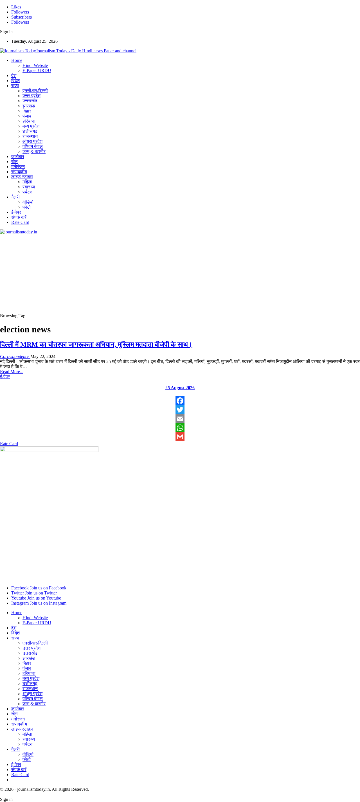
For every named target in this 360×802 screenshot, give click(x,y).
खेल (14, 161)
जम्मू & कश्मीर (34, 151)
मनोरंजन (18, 166)
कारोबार (17, 156)
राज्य (15, 85)
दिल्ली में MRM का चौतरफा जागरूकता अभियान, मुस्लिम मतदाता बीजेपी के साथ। (96, 344)
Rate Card (20, 222)
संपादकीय (19, 171)
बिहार (26, 111)
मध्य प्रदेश (30, 126)
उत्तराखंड (29, 100)
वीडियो (27, 202)
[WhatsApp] (180, 427)
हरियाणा (28, 121)
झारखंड (28, 105)
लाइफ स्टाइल (22, 176)
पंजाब (26, 116)
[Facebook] (180, 400)
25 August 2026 (180, 387)
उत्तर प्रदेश (31, 95)
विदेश (15, 80)
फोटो (26, 207)
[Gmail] (180, 436)
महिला (27, 181)
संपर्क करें (18, 217)
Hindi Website (35, 65)
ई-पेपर (16, 212)
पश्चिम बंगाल (32, 146)
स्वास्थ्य (28, 186)
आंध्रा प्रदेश (32, 141)
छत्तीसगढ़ (29, 131)
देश (13, 75)
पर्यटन (27, 192)
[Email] (180, 418)
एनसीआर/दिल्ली (35, 90)
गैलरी (15, 197)
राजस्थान (30, 136)
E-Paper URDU (36, 70)
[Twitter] (180, 409)
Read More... (11, 371)
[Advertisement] (169, 274)
